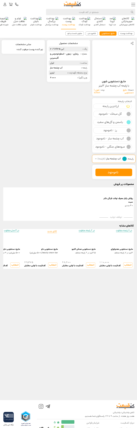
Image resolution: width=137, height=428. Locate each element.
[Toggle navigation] (134, 4)
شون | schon (97, 91)
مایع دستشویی (128, 91)
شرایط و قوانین (92, 423)
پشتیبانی (117, 412)
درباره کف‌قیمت (127, 423)
